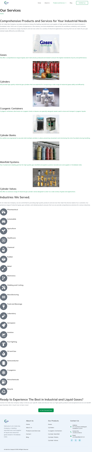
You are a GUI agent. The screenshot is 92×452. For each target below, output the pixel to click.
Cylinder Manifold (54, 434)
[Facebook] (71, 440)
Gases (50, 424)
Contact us (82, 3)
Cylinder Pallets (53, 437)
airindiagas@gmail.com (79, 437)
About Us (47, 3)
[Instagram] (79, 440)
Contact (28, 434)
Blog (71, 3)
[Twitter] (75, 440)
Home (39, 3)
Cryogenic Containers (55, 431)
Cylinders (51, 427)
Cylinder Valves (53, 440)
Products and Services (59, 3)
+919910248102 (77, 432)
